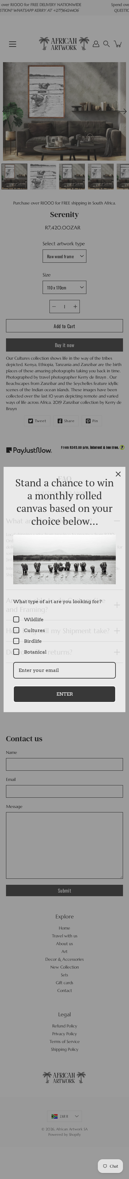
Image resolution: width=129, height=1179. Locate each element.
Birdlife (33, 641)
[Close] (118, 474)
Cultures (34, 630)
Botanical (35, 652)
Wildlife (34, 619)
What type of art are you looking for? (57, 601)
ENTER (64, 694)
